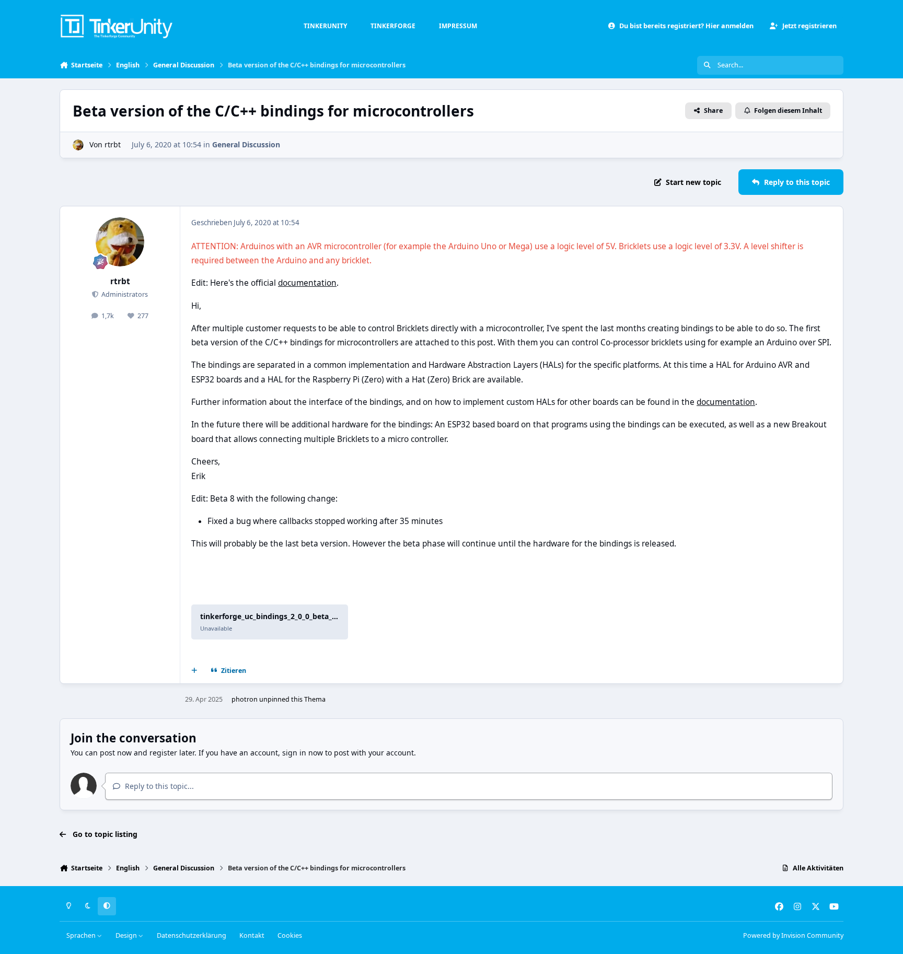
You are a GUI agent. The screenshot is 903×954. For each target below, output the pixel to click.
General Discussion (246, 144)
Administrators (124, 294)
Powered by (793, 935)
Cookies (289, 935)
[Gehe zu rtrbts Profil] (78, 144)
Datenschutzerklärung (191, 935)
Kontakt (251, 935)
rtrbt (113, 144)
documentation (307, 282)
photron (244, 699)
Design (126, 935)
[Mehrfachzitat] (194, 670)
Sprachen (81, 935)
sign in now (302, 753)
